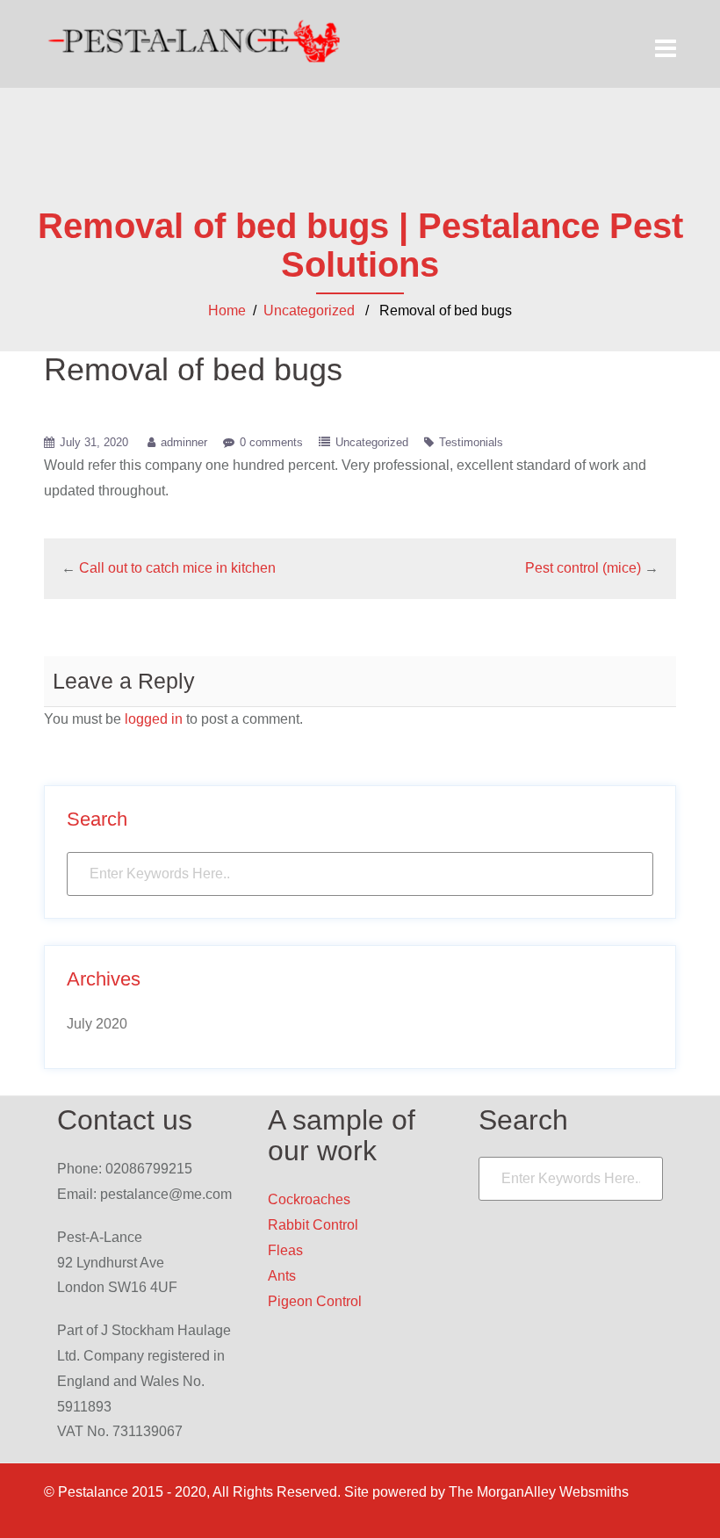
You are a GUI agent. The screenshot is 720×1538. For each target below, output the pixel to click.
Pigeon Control (315, 1301)
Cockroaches (309, 1199)
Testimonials (471, 442)
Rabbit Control (313, 1224)
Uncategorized (309, 310)
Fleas (285, 1250)
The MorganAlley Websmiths (539, 1491)
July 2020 (97, 1023)
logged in (154, 718)
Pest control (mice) (583, 567)
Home (227, 310)
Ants (282, 1275)
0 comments (271, 442)
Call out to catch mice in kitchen (177, 567)
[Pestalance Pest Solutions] (195, 40)
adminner (184, 442)
